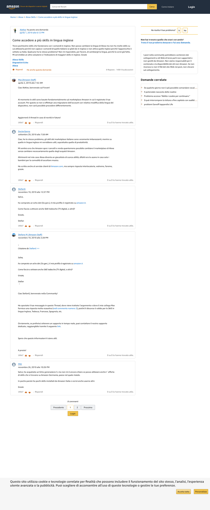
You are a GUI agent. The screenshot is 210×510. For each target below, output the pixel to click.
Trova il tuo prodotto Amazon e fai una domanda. (166, 42)
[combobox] (103, 6)
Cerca (152, 6)
